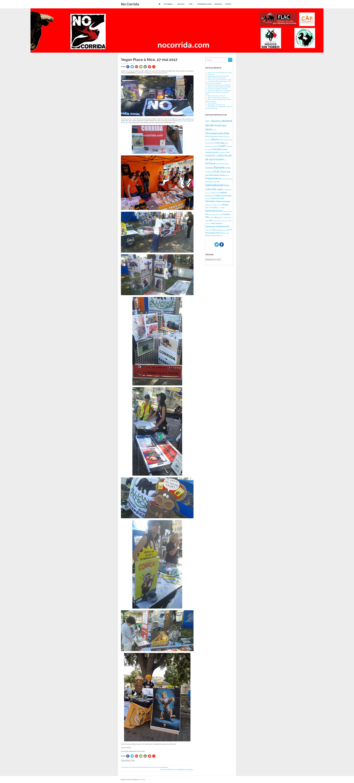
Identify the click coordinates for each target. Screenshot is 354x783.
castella (226, 143)
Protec (212, 217)
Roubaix (215, 221)
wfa (222, 235)
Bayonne (222, 136)
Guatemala (223, 179)
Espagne (219, 167)
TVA (213, 230)
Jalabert (220, 189)
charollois (214, 146)
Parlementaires (213, 210)
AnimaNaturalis (214, 133)
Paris (223, 207)
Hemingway (229, 179)
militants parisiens (222, 201)
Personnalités (212, 214)
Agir (190, 4)
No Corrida (130, 4)
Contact (228, 4)
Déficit (221, 155)
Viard (217, 232)
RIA (210, 220)
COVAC (227, 152)
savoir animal (216, 223)
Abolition (216, 120)
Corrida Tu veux (184, 120)
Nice (133, 760)
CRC (216, 156)
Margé (228, 195)
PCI (206, 214)
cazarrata (208, 146)
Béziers (215, 139)
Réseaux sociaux (220, 221)
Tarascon (208, 230)
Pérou (216, 217)
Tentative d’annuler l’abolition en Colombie (219, 87)
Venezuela (210, 232)
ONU (212, 207)
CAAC (221, 139)
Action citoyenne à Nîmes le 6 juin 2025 (218, 97)
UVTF (229, 230)
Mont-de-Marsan (209, 205)
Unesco (225, 230)
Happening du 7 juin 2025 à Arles (216, 105)
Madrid (223, 192)
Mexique (210, 201)
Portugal (226, 214)
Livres (209, 193)
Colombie (216, 149)
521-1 (208, 121)
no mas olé (219, 205)
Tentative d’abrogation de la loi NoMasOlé (219, 85)
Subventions (222, 226)
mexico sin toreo (217, 198)
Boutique (218, 4)
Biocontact (208, 139)
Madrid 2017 (210, 196)
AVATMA (208, 136)
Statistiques (210, 226)
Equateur (209, 167)
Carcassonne (210, 143)
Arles (226, 133)
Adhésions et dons (204, 4)
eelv (225, 160)
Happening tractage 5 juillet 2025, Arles (218, 76)
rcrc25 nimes (227, 217)
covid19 (209, 155)
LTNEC (213, 193)
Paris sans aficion (212, 103)
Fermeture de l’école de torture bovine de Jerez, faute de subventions (145, 767)
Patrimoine (225, 211)
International (214, 185)
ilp (218, 181)
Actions (132, 63)
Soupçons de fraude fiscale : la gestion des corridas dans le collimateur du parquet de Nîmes (218, 92)
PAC (215, 207)
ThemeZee (142, 779)
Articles (180, 4)
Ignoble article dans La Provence (216, 96)
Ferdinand (209, 172)
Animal (214, 130)
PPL (207, 217)
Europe (228, 168)
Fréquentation (213, 178)
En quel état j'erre (222, 164)
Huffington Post (211, 182)
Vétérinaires (216, 235)
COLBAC (222, 145)
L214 (206, 193)
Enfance (210, 163)
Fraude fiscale (219, 175)
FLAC (217, 171)
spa (222, 223)
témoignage (219, 230)
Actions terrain (126, 760)
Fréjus (227, 175)
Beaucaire (227, 136)
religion (207, 221)
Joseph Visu (228, 189)
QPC (220, 217)
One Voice (125, 122)
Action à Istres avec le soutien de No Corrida (219, 79)
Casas (221, 142)
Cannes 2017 (228, 139)
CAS (217, 142)
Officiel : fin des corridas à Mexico (217, 78)
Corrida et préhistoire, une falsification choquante (176, 769)
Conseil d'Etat (221, 152)
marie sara (208, 198)
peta (217, 214)
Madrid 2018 (220, 195)
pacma (219, 207)
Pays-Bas (230, 211)
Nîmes (225, 204)
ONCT (207, 207)
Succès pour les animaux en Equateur (217, 88)
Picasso (220, 214)
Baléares (215, 136)
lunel (218, 193)
